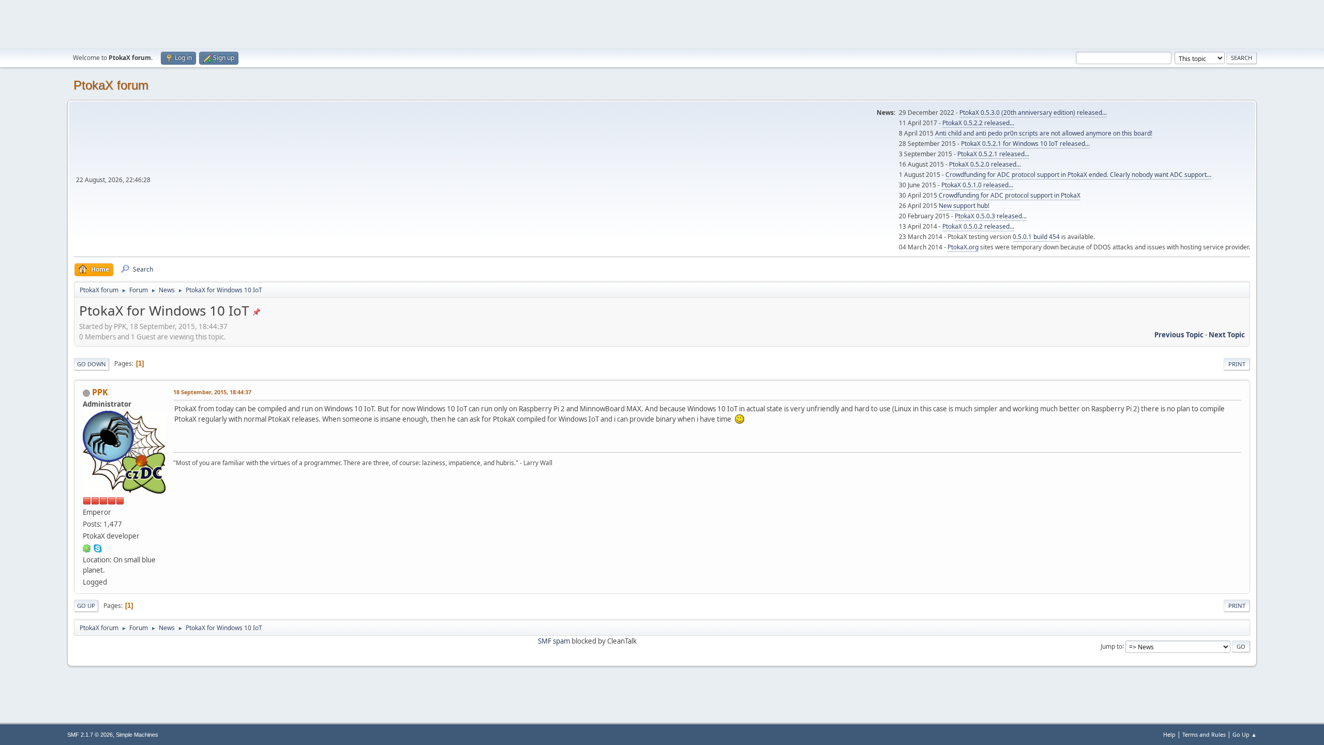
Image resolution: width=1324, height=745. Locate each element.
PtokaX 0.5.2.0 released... (985, 164)
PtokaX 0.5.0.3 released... (991, 216)
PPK (100, 392)
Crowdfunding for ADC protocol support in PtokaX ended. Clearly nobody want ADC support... (1078, 174)
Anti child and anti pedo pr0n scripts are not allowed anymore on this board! (1043, 133)
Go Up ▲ (1244, 734)
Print (1236, 364)
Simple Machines (137, 735)
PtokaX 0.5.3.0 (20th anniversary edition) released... (1033, 112)
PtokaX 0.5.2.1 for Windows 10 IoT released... (1025, 143)
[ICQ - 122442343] (87, 548)
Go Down (91, 364)
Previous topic (1178, 334)
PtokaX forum (110, 85)
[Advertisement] (662, 23)
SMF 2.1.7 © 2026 (90, 735)
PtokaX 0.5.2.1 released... (993, 154)
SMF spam (554, 641)
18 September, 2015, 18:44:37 (212, 392)
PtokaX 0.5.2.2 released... (978, 122)
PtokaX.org (963, 247)
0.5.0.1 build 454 (1036, 236)
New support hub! (964, 205)
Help (1169, 734)
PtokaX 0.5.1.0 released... (977, 185)
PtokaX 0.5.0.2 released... (978, 226)
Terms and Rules (1204, 734)
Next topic (1227, 334)
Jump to (1111, 646)
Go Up (86, 605)
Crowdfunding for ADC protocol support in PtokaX (1009, 195)
